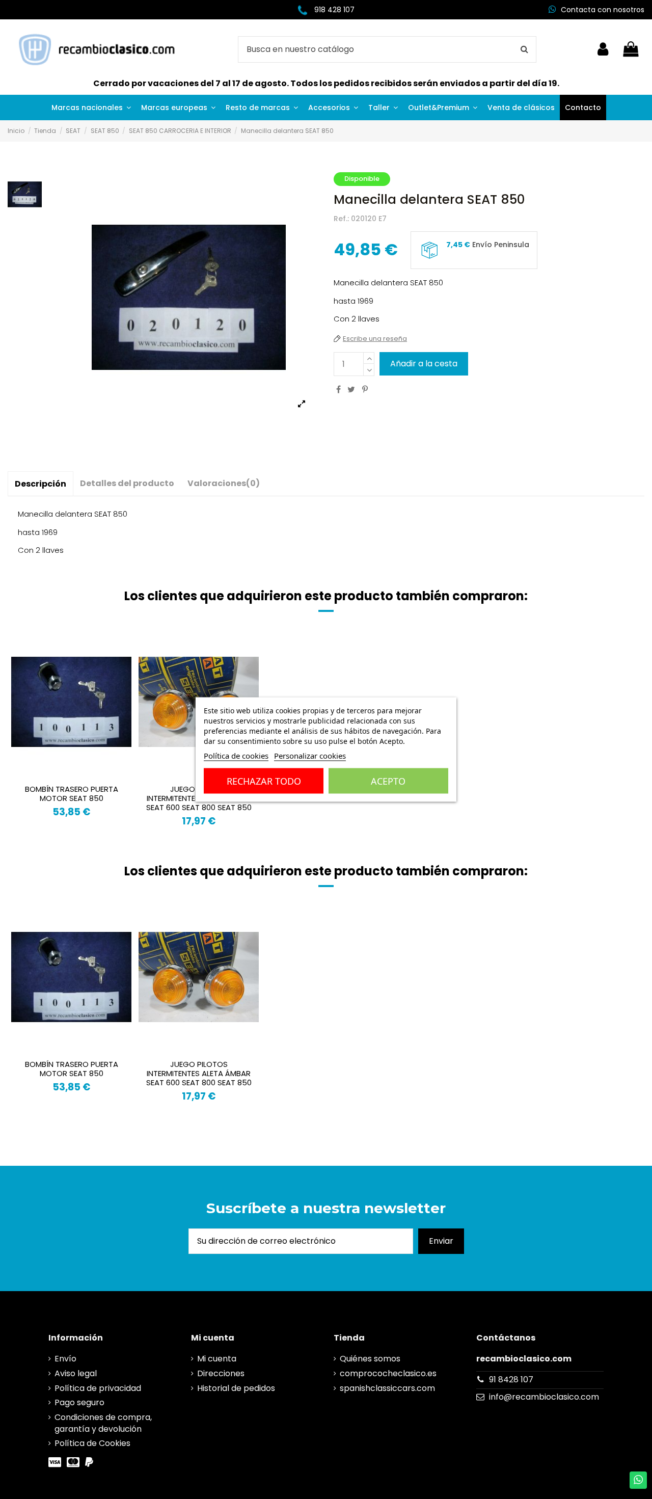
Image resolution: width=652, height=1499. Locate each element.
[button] (91, 107)
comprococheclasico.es (388, 1373)
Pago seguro (79, 1402)
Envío (65, 1358)
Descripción (40, 484)
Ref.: (341, 219)
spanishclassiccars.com (387, 1388)
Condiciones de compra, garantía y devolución (103, 1423)
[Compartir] (338, 389)
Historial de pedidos (236, 1388)
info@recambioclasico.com (544, 1397)
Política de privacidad (98, 1388)
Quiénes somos (370, 1358)
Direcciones (220, 1373)
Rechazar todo (264, 781)
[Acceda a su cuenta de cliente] (603, 49)
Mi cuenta (216, 1358)
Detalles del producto (127, 483)
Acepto (388, 781)
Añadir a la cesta (423, 363)
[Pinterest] (365, 389)
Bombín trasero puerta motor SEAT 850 (71, 794)
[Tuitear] (351, 389)
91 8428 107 (511, 1379)
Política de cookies (236, 756)
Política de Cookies (92, 1443)
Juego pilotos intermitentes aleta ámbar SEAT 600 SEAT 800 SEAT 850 (199, 1073)
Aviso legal (76, 1373)
